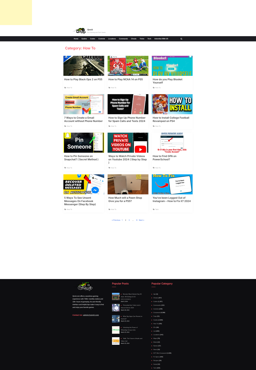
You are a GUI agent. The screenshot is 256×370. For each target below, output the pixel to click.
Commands (123, 39)
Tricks (142, 39)
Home (76, 39)
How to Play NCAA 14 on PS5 (125, 79)
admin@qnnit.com (91, 315)
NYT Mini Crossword (159, 353)
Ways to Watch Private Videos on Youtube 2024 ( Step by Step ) (127, 159)
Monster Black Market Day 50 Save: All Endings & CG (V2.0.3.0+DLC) (131, 296)
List (154, 331)
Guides (84, 39)
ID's (154, 327)
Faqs (155, 316)
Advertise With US (161, 39)
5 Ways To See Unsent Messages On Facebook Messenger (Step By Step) (80, 201)
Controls (101, 39)
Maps (155, 338)
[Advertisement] (16, 12)
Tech (149, 39)
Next (141, 220)
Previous (116, 220)
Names (155, 346)
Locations (112, 39)
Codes (92, 39)
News (155, 349)
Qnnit (90, 29)
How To (69, 87)
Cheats (133, 39)
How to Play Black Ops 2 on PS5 (83, 79)
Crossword (156, 312)
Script (155, 364)
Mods (155, 342)
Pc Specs (156, 357)
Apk (154, 294)
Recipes (155, 360)
